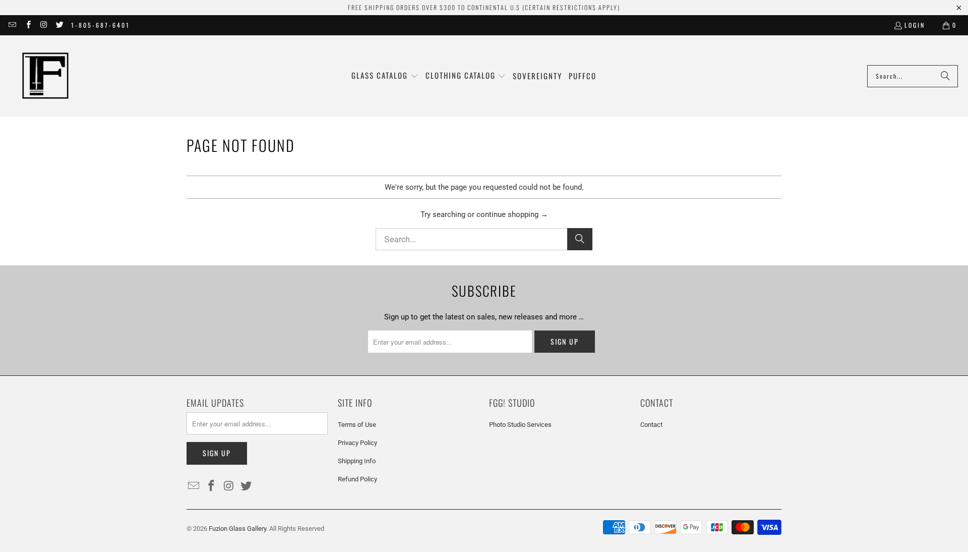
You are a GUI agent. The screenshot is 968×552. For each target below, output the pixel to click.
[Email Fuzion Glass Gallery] (12, 25)
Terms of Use (357, 424)
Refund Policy (357, 479)
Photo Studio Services (520, 424)
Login (914, 25)
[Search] (945, 76)
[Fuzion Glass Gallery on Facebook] (27, 25)
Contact (651, 424)
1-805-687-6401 (100, 25)
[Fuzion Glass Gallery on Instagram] (43, 25)
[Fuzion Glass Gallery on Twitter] (59, 25)
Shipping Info (357, 461)
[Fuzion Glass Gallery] (45, 76)
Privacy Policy (357, 443)
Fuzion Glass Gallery (237, 528)
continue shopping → (512, 214)
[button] (384, 76)
